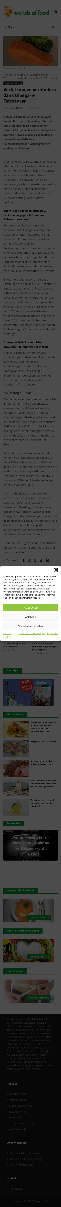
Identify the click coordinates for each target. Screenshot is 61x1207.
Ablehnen (30, 617)
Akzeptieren (31, 607)
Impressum (52, 633)
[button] (56, 570)
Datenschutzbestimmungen (32, 633)
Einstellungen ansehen (31, 626)
